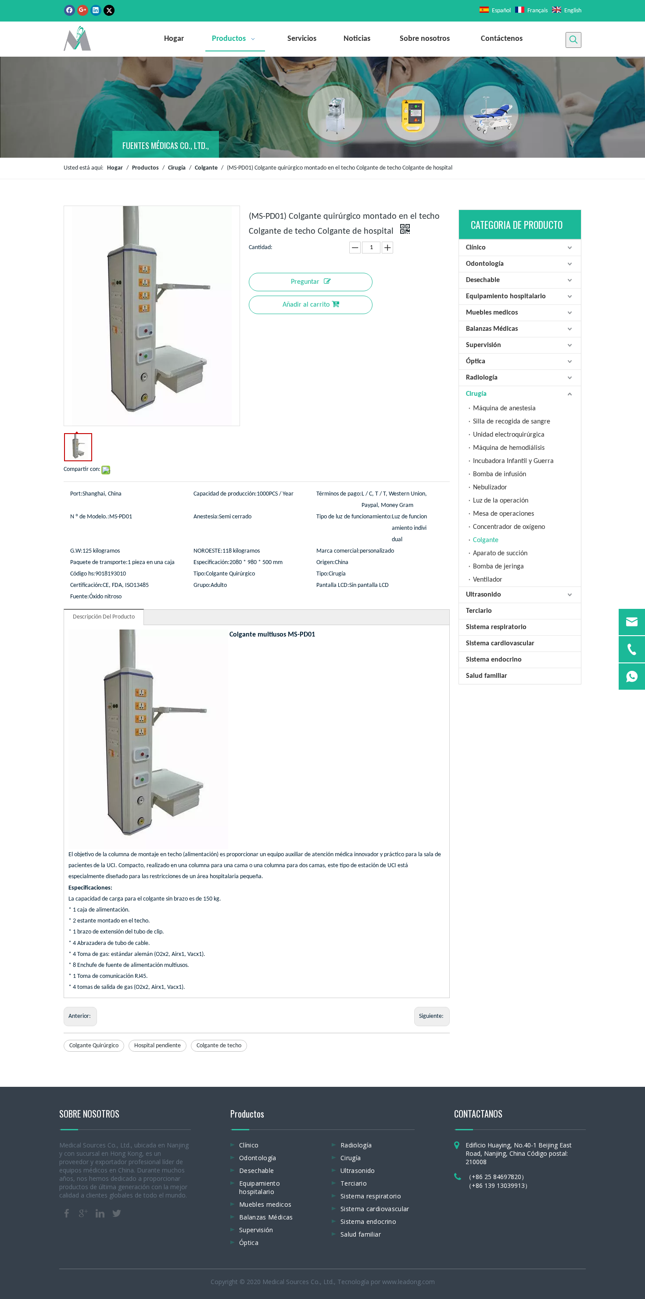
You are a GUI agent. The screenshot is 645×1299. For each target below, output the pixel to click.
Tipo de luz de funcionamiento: (354, 517)
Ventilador (487, 579)
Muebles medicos (492, 312)
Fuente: (79, 596)
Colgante (485, 540)
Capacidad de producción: (225, 494)
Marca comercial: (338, 551)
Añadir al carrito (306, 304)
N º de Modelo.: (89, 517)
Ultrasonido (483, 594)
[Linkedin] (95, 10)
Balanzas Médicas (492, 329)
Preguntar (305, 282)
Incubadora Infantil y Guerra (513, 461)
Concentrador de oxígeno (509, 527)
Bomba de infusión (499, 474)
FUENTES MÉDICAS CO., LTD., (165, 145)
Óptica (475, 361)
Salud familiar (486, 676)
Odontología (485, 264)
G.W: (76, 551)
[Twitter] (109, 10)
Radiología (482, 377)
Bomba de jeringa (498, 566)
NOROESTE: (208, 551)
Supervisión (483, 345)
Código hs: (82, 574)
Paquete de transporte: (99, 562)
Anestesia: (206, 517)
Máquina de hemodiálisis (509, 448)
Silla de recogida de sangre (511, 421)
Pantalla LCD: (332, 585)
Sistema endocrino (494, 659)
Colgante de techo (219, 1045)
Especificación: (211, 562)
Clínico (476, 247)
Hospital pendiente (157, 1045)
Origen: (325, 562)
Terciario (479, 611)
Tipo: (200, 574)
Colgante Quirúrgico (93, 1045)
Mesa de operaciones (503, 513)
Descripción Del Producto (104, 617)
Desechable (483, 280)
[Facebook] (69, 10)
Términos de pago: (339, 494)
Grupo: (202, 585)
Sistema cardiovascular (500, 643)
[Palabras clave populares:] (573, 40)
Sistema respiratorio (496, 627)
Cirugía (476, 394)
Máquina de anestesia (504, 408)
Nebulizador (490, 487)
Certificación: (86, 585)
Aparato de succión (500, 553)
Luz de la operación (500, 500)
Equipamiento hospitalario (506, 296)
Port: (76, 494)
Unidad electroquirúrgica (509, 434)
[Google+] (82, 10)
